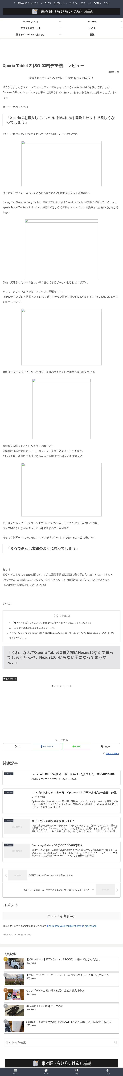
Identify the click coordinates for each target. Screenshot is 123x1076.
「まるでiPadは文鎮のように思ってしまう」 (34, 627)
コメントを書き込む (61, 916)
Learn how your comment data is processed (72, 926)
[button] (106, 746)
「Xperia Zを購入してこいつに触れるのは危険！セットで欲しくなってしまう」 (52, 622)
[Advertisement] (61, 51)
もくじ (57, 615)
